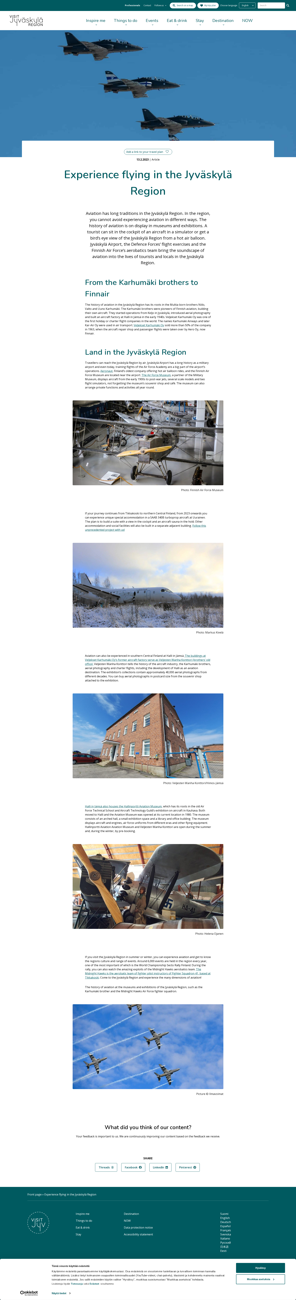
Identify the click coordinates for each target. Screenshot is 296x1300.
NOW (247, 20)
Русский (225, 1242)
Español (225, 1226)
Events (152, 20)
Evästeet (95, 1284)
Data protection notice (138, 1227)
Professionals (132, 5)
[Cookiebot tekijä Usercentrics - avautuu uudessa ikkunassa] (29, 1293)
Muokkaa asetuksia (258, 1279)
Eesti (223, 1251)
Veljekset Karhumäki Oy (149, 325)
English (225, 1218)
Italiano (225, 1238)
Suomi (224, 1214)
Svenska (225, 1234)
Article (156, 159)
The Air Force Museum (156, 375)
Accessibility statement (138, 1234)
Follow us (159, 5)
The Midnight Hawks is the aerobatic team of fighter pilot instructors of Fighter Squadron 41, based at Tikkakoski (148, 973)
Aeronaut (106, 371)
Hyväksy (260, 1267)
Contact (147, 5)
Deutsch (225, 1222)
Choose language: (229, 5)
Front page (34, 1194)
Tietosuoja (77, 1284)
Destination (223, 20)
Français (225, 1230)
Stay (200, 20)
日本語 (224, 1247)
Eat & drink (177, 20)
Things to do (125, 20)
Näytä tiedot (59, 1293)
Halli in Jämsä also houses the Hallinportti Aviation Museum (123, 806)
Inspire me (95, 20)
